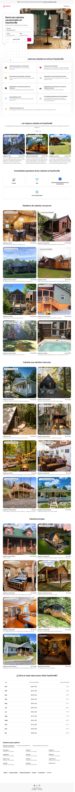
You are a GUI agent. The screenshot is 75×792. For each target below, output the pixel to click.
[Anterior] (34, 131)
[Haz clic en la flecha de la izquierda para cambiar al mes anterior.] (7, 39)
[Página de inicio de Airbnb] (6, 6)
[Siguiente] (40, 131)
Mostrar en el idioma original (49, 2)
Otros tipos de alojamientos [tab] (23, 745)
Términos (40, 789)
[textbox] (12, 35)
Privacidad (34, 789)
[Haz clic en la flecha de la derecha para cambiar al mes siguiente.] (24, 39)
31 (10, 60)
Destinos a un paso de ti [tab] (8, 745)
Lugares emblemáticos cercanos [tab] (40, 745)
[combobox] (18, 30)
